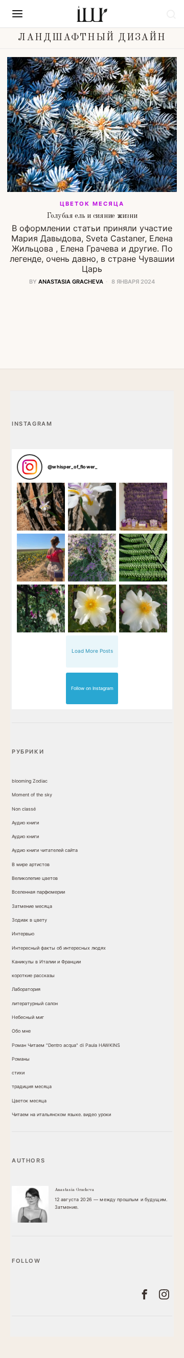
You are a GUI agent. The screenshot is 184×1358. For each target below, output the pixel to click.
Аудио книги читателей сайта (45, 850)
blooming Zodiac (30, 781)
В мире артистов (31, 864)
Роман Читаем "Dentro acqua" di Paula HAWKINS (66, 1045)
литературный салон (35, 1003)
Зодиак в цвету (29, 920)
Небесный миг (28, 1017)
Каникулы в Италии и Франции (46, 961)
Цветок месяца (92, 203)
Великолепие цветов (35, 878)
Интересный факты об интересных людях (59, 948)
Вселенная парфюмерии (38, 892)
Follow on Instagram (92, 688)
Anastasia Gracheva (70, 281)
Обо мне (21, 1031)
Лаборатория (26, 989)
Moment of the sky (32, 794)
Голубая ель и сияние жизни (92, 215)
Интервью (23, 933)
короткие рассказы (33, 975)
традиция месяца (32, 1086)
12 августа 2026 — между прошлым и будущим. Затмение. (111, 1203)
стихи (18, 1072)
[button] (41, 507)
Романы (21, 1059)
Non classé (24, 809)
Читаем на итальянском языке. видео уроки (61, 1114)
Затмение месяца (32, 906)
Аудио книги (25, 822)
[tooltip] (30, 1204)
